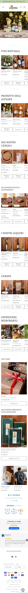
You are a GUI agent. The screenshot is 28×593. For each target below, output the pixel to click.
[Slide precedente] (10, 45)
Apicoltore (3, 119)
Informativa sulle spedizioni (12, 589)
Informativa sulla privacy (15, 584)
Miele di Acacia (16, 119)
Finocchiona (4, 209)
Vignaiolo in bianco (6, 71)
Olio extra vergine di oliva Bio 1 (8, 449)
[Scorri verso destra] (17, 88)
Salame (14, 209)
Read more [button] (7, 545)
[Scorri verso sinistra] (10, 88)
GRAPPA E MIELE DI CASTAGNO (6, 253)
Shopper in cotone (5, 486)
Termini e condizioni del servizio (14, 586)
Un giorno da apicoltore (16, 341)
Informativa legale (14, 591)
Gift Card (3, 396)
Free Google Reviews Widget (14, 551)
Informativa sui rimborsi (16, 582)
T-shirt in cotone (18, 486)
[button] (3, 7)
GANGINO (15, 253)
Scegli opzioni (18, 129)
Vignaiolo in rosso (17, 71)
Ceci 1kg (3, 165)
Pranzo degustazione (6, 340)
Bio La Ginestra (13, 580)
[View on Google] (3, 535)
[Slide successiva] (17, 45)
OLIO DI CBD (4, 296)
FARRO (14, 165)
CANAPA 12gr (16, 296)
